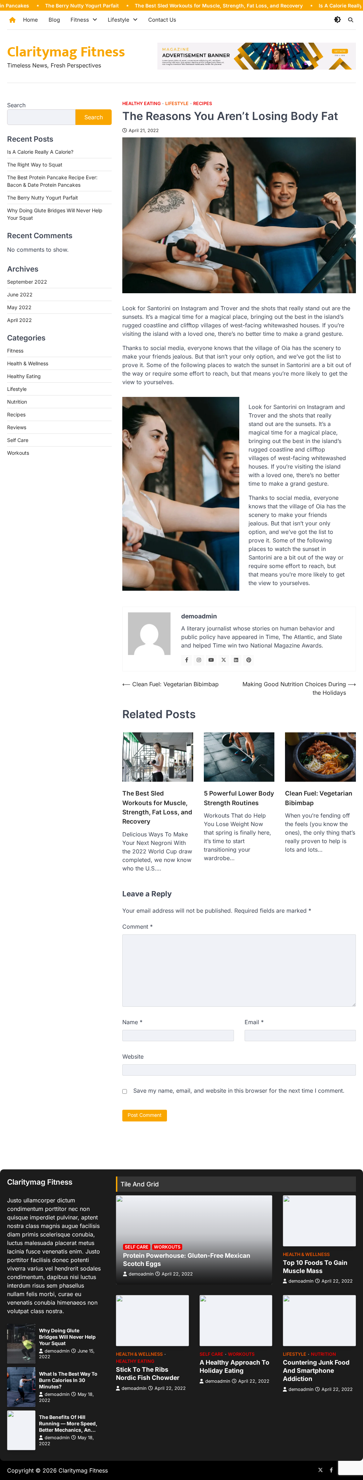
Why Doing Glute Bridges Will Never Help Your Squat (67, 1337)
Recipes (202, 103)
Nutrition (17, 402)
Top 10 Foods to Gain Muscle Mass (315, 1266)
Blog (54, 19)
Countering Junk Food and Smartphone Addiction (316, 1370)
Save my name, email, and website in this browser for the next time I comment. (239, 1090)
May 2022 (19, 307)
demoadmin (57, 1351)
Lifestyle (118, 19)
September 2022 (27, 282)
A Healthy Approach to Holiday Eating (234, 1366)
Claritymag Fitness (66, 52)
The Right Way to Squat (34, 165)
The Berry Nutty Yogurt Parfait (48, 6)
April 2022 (19, 320)
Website (133, 1056)
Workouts (18, 453)
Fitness (80, 19)
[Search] (350, 20)
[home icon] (12, 20)
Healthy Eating (141, 103)
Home (30, 19)
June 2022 (20, 294)
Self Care (17, 440)
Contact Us (162, 19)
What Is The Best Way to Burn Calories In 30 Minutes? (68, 1380)
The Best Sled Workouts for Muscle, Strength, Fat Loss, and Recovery (185, 6)
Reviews (16, 427)
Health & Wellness (27, 363)
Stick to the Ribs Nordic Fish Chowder (147, 1373)
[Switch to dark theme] (337, 19)
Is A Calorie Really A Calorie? (320, 6)
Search (16, 105)
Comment (137, 926)
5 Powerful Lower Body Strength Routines (239, 798)
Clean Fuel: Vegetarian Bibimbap (318, 798)
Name (132, 1022)
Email (254, 1022)
